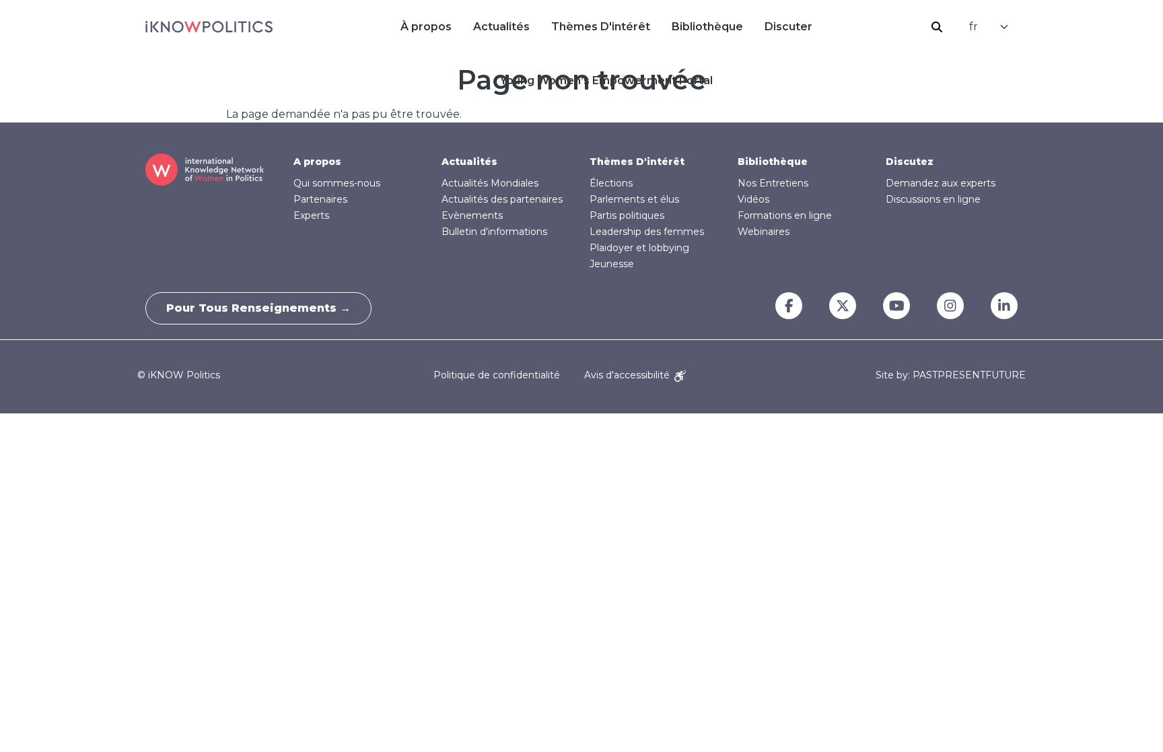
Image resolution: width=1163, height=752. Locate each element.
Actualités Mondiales (490, 183)
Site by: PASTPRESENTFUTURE (951, 375)
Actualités (501, 26)
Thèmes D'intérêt (600, 26)
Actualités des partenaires (502, 199)
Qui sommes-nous (336, 183)
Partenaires (320, 199)
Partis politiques (627, 215)
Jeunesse (612, 264)
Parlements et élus (634, 199)
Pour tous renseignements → (258, 308)
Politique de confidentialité (496, 375)
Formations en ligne (785, 215)
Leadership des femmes (647, 232)
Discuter (788, 26)
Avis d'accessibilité (628, 375)
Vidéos (753, 199)
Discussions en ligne (933, 199)
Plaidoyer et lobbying (639, 248)
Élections (611, 183)
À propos (426, 26)
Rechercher (937, 27)
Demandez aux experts (940, 183)
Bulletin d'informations (494, 232)
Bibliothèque (707, 26)
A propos (317, 162)
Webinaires (763, 232)
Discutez (909, 162)
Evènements (472, 215)
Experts (311, 215)
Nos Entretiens (773, 183)
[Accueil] (209, 27)
